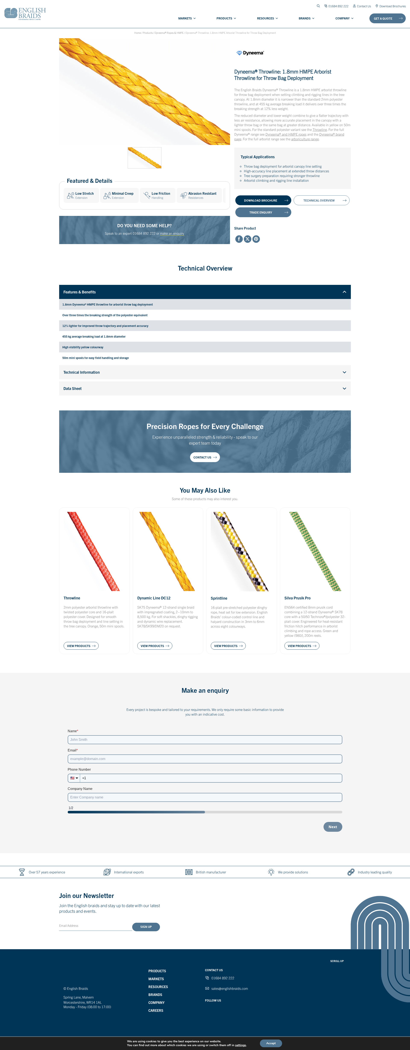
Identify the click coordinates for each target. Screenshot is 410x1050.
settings (240, 1045)
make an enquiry (172, 233)
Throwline (320, 129)
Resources (265, 18)
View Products (78, 646)
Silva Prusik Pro (297, 597)
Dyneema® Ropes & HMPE (169, 32)
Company (342, 18)
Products (224, 18)
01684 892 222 (144, 233)
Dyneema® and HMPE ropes (285, 134)
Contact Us (364, 5)
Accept (271, 1043)
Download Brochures (392, 5)
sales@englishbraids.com (229, 988)
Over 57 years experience (47, 872)
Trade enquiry (260, 212)
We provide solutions (293, 872)
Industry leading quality (375, 872)
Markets (185, 18)
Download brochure (260, 200)
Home (137, 32)
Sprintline (219, 598)
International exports (129, 872)
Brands (304, 18)
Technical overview (319, 200)
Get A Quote (383, 18)
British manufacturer (211, 872)
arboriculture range (305, 139)
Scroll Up (337, 960)
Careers (155, 1010)
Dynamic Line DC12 (153, 597)
